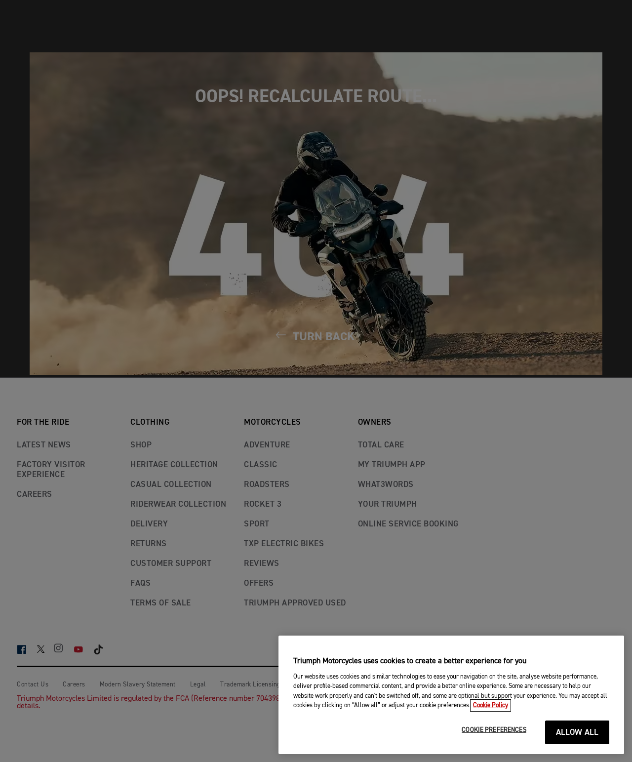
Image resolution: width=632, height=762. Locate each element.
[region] (451, 695)
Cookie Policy (490, 705)
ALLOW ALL (577, 732)
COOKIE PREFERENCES (494, 730)
